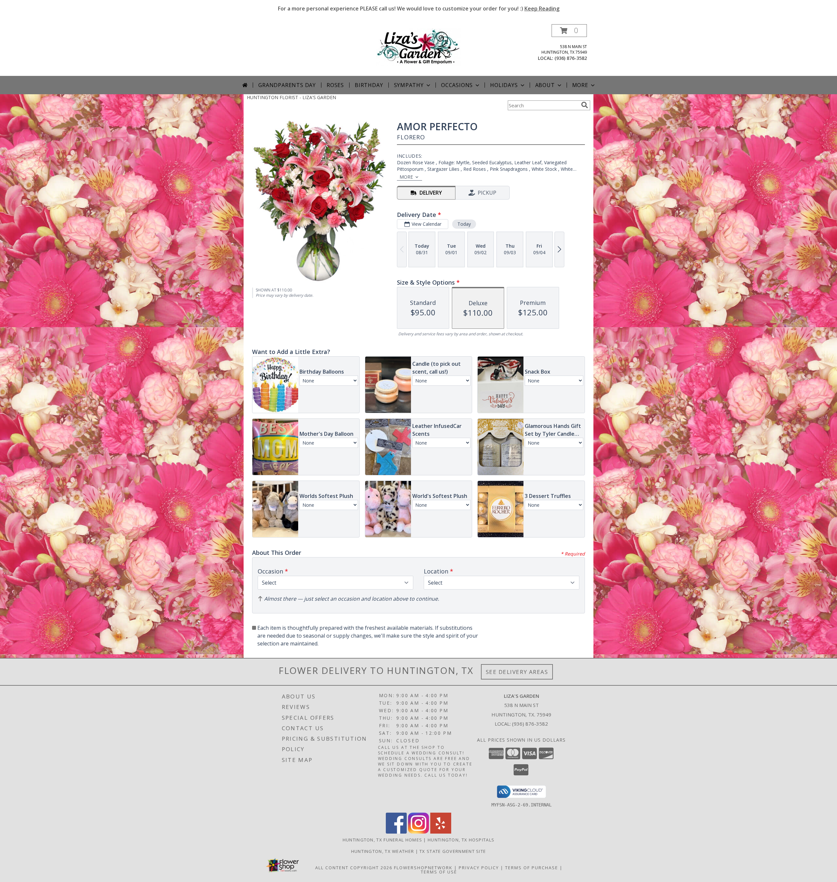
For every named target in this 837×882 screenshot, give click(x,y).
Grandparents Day (287, 85)
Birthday (369, 85)
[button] (569, 30)
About (545, 85)
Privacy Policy (479, 868)
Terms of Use (439, 872)
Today (464, 224)
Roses (335, 85)
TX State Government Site (452, 851)
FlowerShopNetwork (423, 868)
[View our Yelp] (440, 832)
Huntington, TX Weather (382, 851)
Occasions (457, 85)
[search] (584, 105)
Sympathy (409, 85)
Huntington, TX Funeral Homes (382, 840)
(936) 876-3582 (571, 58)
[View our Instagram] (418, 832)
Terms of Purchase (531, 868)
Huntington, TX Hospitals (461, 840)
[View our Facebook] (396, 832)
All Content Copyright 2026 (353, 868)
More (580, 85)
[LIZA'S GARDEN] (418, 47)
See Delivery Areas (517, 672)
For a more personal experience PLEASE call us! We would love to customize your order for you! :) (418, 8)
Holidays (504, 85)
